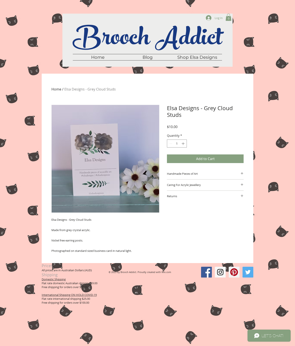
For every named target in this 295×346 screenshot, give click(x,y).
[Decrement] (170, 143)
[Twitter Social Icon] (248, 272)
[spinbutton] (177, 143)
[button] (228, 17)
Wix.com (166, 272)
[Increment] (183, 143)
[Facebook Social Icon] (206, 272)
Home (56, 89)
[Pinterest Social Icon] (234, 272)
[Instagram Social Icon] (220, 272)
